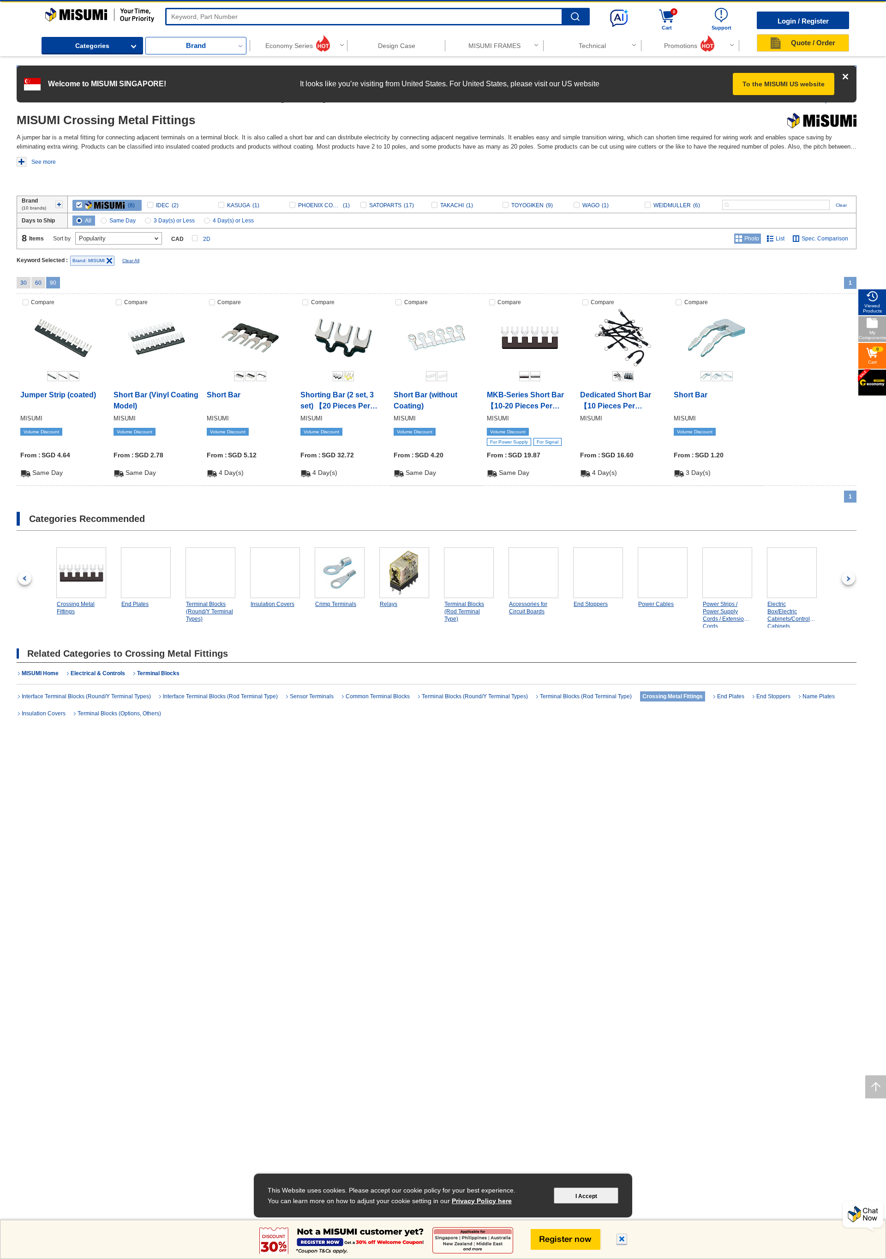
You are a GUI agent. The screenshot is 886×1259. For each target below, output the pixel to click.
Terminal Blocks (158, 673)
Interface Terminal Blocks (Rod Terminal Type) (220, 696)
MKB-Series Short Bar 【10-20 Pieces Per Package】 (525, 401)
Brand (196, 45)
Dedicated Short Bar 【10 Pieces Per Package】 (615, 401)
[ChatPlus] (863, 1216)
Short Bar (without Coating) (425, 400)
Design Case (396, 45)
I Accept (586, 1196)
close (622, 1240)
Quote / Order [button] (813, 43)
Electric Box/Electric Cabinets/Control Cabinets (788, 614)
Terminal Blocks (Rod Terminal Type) (464, 611)
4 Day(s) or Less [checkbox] (233, 220)
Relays (388, 604)
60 (38, 283)
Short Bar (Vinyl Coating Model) (156, 400)
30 (23, 283)
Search (575, 17)
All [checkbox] (88, 220)
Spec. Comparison (825, 238)
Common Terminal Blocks (378, 696)
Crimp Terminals (335, 604)
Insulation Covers (272, 604)
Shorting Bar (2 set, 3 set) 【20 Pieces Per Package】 (337, 401)
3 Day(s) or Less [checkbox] (174, 220)
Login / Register (803, 21)
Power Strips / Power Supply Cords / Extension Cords (725, 614)
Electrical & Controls (98, 673)
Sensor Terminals (312, 696)
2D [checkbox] (206, 239)
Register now (566, 1239)
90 (53, 283)
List (780, 238)
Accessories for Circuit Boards (528, 608)
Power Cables (656, 604)
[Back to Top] (875, 1086)
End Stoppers (591, 604)
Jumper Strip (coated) (58, 395)
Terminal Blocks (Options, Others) (119, 713)
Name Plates (818, 696)
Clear (841, 205)
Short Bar (223, 395)
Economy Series (289, 45)
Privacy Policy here (482, 1201)
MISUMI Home (40, 673)
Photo (751, 238)
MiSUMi (53, 12)
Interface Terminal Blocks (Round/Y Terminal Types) (86, 696)
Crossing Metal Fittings (76, 608)
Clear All (130, 260)
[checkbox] (107, 205)
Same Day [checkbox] (122, 220)
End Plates (135, 604)
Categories (92, 45)
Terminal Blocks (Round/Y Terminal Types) (209, 611)
